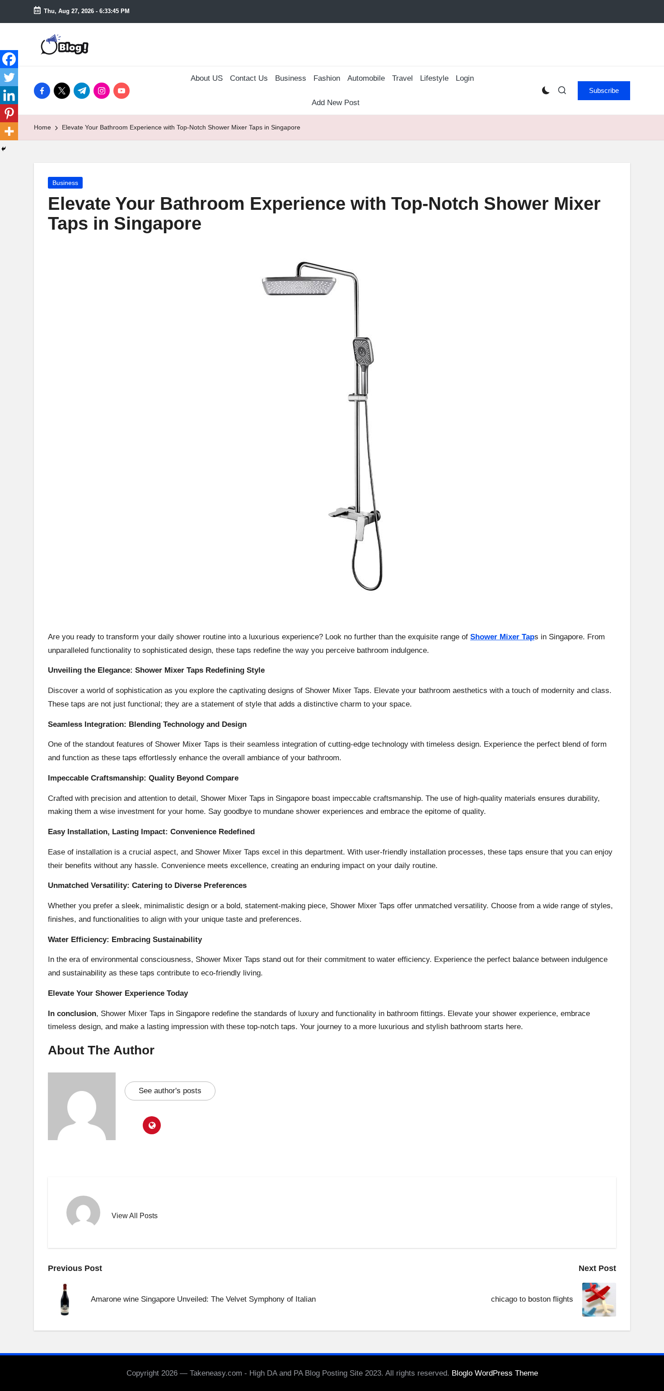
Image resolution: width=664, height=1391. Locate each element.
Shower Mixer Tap (502, 637)
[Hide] (3, 149)
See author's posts (170, 1090)
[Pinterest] (9, 113)
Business (65, 182)
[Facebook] (9, 59)
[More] (9, 131)
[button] (604, 90)
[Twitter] (9, 77)
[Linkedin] (9, 95)
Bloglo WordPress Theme (495, 1373)
